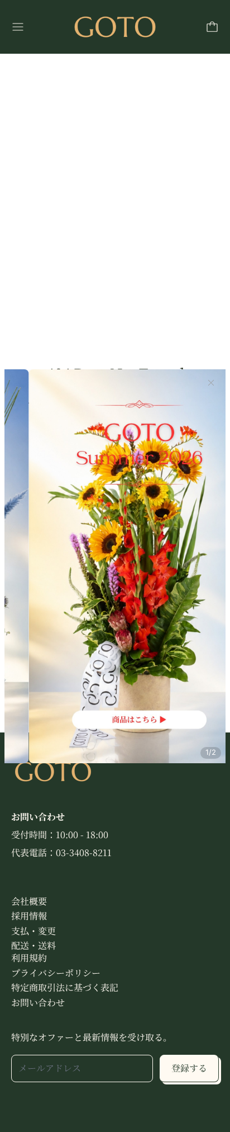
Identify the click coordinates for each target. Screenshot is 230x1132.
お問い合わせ (38, 1002)
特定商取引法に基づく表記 (64, 987)
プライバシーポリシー (55, 972)
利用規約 (29, 957)
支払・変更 (33, 930)
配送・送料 (33, 945)
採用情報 (29, 915)
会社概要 (29, 901)
